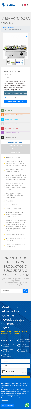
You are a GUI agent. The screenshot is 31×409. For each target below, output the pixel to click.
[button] (4, 49)
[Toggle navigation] (3, 8)
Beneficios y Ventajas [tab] (15, 145)
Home (4, 27)
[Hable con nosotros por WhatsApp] (27, 405)
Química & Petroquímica (7, 355)
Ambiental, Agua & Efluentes (8, 345)
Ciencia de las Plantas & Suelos (23, 345)
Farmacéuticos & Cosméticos (8, 350)
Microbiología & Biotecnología (23, 350)
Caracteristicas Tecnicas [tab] (15, 142)
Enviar (15, 377)
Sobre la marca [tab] (15, 149)
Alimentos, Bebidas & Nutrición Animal (24, 340)
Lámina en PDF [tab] (15, 152)
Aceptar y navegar (7, 405)
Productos (11, 27)
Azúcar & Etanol (8, 340)
